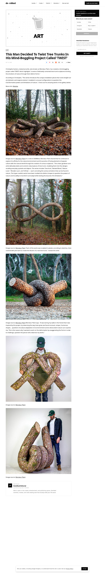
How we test (65, 3)
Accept (84, 568)
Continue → (87, 33)
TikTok (89, 22)
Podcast (90, 29)
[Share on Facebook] (46, 62)
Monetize (56, 3)
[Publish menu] (51, 3)
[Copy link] (62, 62)
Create (41, 3)
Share (69, 62)
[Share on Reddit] (56, 62)
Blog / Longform (91, 25)
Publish (48, 3)
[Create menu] (44, 3)
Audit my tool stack (92, 3)
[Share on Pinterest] (49, 62)
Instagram (79, 25)
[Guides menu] (37, 3)
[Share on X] (53, 62)
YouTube (79, 22)
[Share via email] (59, 62)
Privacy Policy (69, 568)
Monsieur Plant (20, 159)
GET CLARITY (87, 53)
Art (7, 50)
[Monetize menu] (60, 3)
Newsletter (79, 29)
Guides (34, 3)
